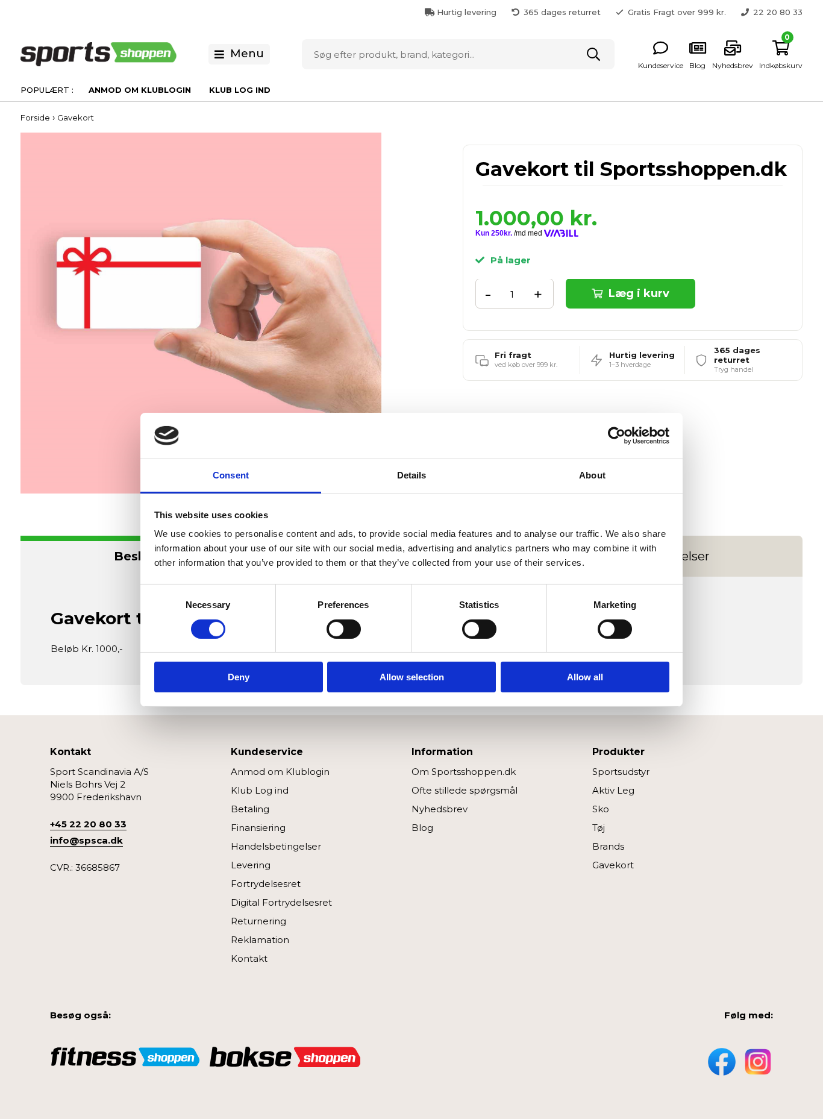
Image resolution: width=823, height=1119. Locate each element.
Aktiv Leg (613, 790)
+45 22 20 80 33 (88, 824)
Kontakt (249, 958)
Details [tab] (412, 475)
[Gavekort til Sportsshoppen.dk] (200, 312)
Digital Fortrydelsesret (281, 902)
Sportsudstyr (620, 771)
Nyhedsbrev (439, 809)
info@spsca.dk (86, 840)
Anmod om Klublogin (140, 90)
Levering (251, 865)
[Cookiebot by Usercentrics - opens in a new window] (616, 436)
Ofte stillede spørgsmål (464, 790)
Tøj (598, 827)
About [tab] (592, 475)
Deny (238, 677)
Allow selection (412, 677)
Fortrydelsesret (266, 883)
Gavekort (613, 865)
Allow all (585, 677)
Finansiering (258, 827)
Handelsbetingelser (276, 846)
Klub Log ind (240, 90)
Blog (422, 827)
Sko (600, 809)
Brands (608, 846)
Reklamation (260, 939)
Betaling (250, 809)
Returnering (258, 921)
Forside (35, 117)
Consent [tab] (231, 475)
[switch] (344, 629)
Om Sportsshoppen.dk (463, 771)
